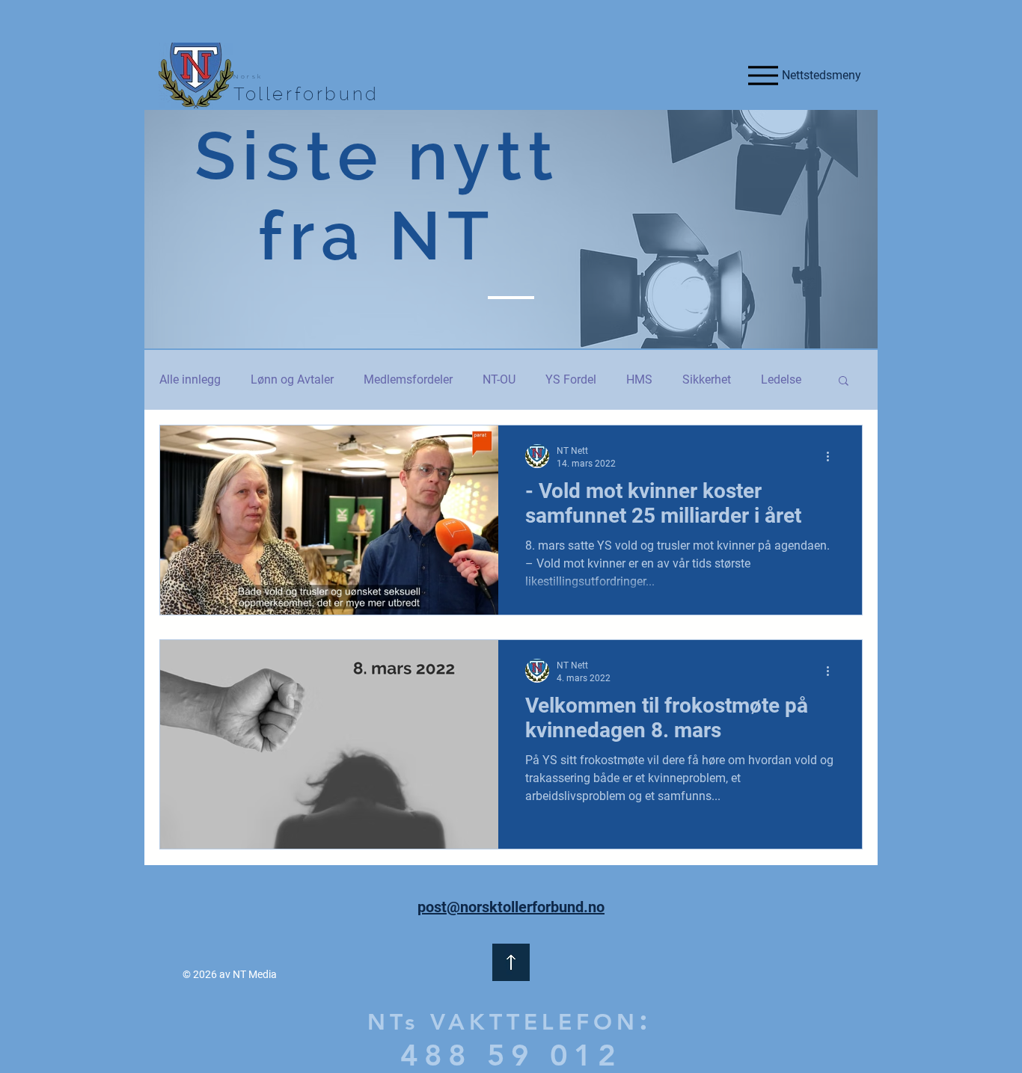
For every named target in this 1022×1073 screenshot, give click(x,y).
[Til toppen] (511, 962)
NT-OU (499, 379)
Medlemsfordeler (408, 379)
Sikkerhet (706, 379)
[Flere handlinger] (833, 456)
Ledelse (781, 379)
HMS (639, 379)
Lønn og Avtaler (292, 379)
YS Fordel (570, 379)
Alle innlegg (190, 379)
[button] (843, 382)
